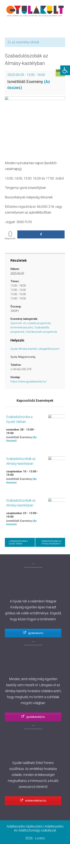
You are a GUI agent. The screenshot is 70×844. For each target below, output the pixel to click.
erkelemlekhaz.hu (35, 800)
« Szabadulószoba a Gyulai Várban (18, 542)
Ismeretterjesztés (21, 327)
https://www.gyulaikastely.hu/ (28, 381)
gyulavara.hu (35, 633)
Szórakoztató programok (41, 331)
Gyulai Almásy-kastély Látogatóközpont (34, 348)
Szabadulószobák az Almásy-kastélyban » (51, 542)
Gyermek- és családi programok (30, 323)
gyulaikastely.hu (35, 716)
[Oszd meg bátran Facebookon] (41, 234)
